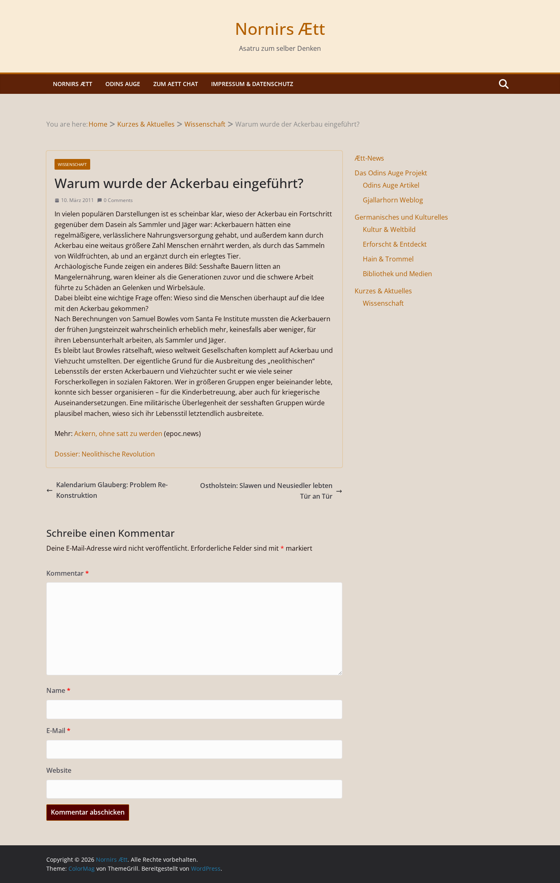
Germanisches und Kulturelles (401, 217)
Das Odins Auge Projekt (391, 172)
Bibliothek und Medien (397, 273)
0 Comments (118, 200)
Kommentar (67, 573)
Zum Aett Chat (175, 84)
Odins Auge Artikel (391, 185)
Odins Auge (122, 84)
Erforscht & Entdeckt (395, 244)
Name (58, 690)
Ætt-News (369, 158)
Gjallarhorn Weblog (393, 199)
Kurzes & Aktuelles (383, 290)
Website (58, 770)
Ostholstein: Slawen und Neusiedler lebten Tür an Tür (266, 491)
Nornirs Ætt (280, 28)
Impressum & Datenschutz (252, 84)
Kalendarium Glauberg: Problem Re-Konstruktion (112, 490)
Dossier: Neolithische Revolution (105, 454)
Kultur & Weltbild (389, 229)
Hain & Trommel (388, 258)
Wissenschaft (72, 164)
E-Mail (58, 730)
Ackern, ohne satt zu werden (118, 433)
